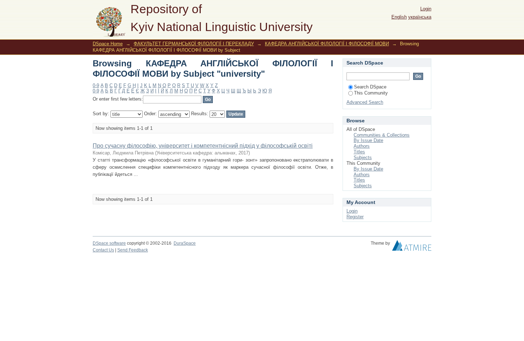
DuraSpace (185, 243)
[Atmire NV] (411, 247)
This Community (371, 93)
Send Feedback (132, 250)
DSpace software (109, 243)
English (399, 17)
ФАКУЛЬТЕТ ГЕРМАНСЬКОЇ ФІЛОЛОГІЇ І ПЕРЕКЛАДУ (194, 43)
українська (419, 17)
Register (355, 216)
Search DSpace (370, 87)
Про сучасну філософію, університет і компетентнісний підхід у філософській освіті (203, 146)
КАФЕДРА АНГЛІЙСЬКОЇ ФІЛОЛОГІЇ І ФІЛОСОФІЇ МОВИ (327, 43)
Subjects (363, 157)
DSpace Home (108, 43)
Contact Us (103, 250)
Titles (359, 151)
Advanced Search (364, 102)
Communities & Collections (382, 135)
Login (425, 8)
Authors (362, 146)
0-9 (96, 85)
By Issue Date (368, 140)
